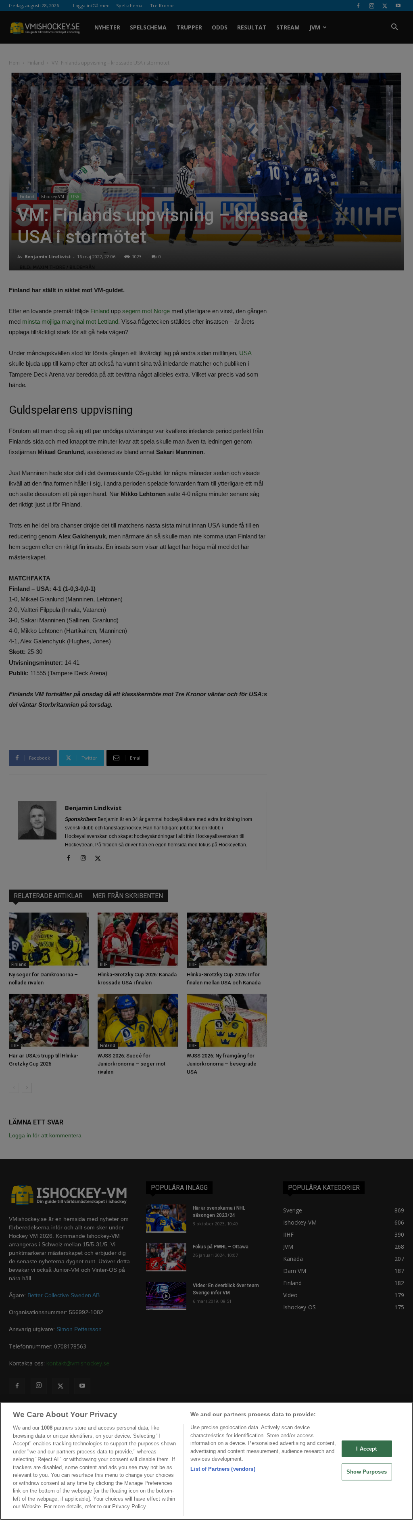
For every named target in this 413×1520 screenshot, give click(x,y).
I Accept (366, 1449)
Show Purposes (366, 1472)
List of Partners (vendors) (222, 1469)
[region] (206, 1461)
